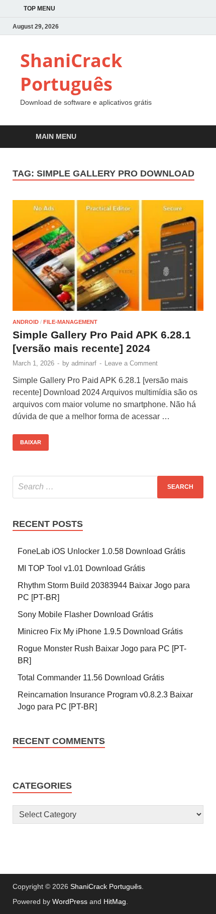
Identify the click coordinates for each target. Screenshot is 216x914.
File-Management (70, 322)
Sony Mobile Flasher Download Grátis (85, 614)
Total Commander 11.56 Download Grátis (91, 677)
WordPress (69, 901)
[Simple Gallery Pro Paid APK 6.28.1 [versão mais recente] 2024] (108, 255)
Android (26, 322)
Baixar (27, 439)
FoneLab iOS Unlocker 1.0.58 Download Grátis (101, 551)
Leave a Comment (131, 363)
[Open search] (190, 137)
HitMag (114, 901)
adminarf (83, 363)
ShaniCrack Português (71, 72)
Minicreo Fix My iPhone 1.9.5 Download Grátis (100, 631)
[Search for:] (108, 487)
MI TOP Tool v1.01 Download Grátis (81, 568)
